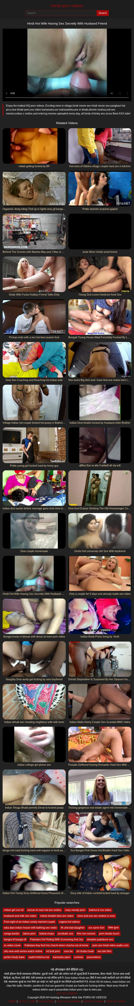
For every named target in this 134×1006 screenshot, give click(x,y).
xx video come (12, 945)
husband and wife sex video (20, 915)
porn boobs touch (109, 933)
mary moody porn (75, 910)
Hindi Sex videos (116, 1001)
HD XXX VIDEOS (67, 993)
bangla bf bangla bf (15, 939)
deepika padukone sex (100, 939)
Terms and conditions (68, 1001)
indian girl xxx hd (14, 910)
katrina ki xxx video (100, 910)
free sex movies (86, 933)
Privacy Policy (46, 1001)
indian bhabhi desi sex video (56, 915)
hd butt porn (53, 951)
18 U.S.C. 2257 (27, 1001)
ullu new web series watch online (23, 951)
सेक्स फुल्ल (113, 927)
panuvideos (93, 957)
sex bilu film (104, 951)
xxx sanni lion (96, 927)
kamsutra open (61, 957)
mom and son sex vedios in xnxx (96, 915)
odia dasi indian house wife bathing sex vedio (30, 927)
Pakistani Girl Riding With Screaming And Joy (56, 939)
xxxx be (68, 951)
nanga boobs (11, 933)
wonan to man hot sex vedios (44, 910)
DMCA (12, 1001)
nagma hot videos (69, 921)
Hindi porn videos (67, 5)
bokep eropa (46, 933)
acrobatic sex (65, 933)
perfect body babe (14, 957)
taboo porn (29, 933)
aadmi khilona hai (39, 957)
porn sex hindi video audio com (110, 945)
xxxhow (78, 957)
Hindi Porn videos (93, 1001)
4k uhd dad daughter (72, 927)
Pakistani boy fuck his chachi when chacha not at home (56, 945)
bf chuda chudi (85, 951)
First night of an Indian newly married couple (29, 921)
